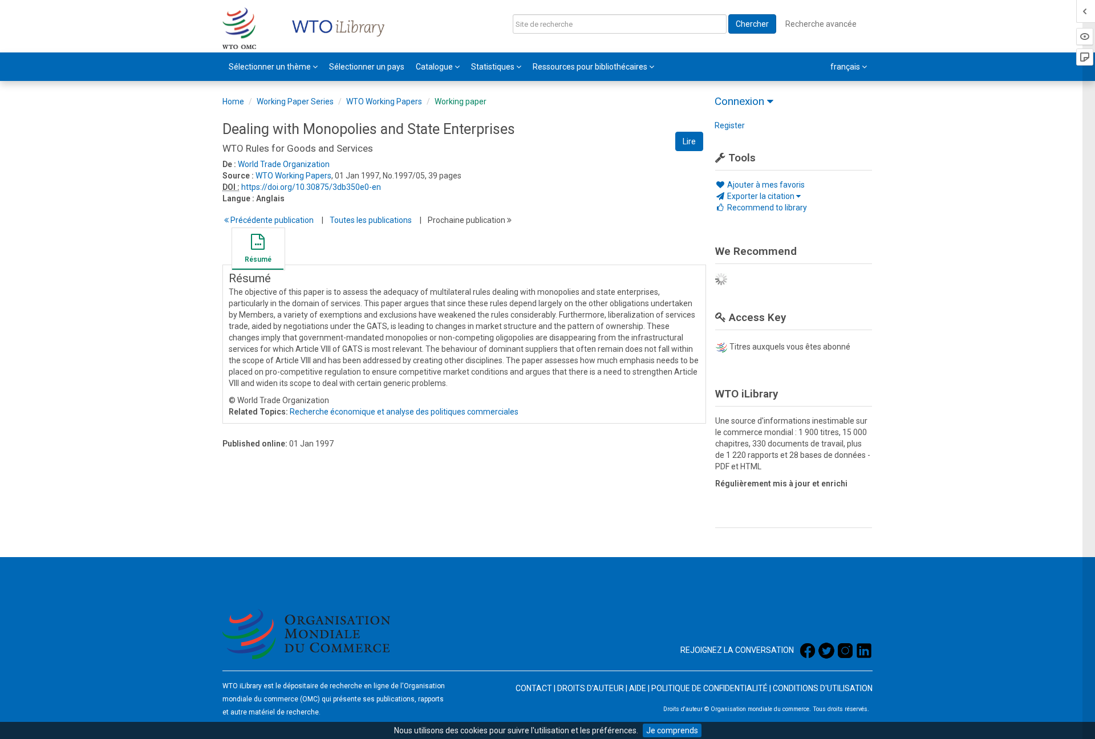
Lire (689, 141)
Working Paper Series (295, 101)
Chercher (752, 24)
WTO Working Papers (384, 101)
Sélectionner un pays (366, 66)
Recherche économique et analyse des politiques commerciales (404, 411)
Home (233, 101)
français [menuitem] (846, 66)
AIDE (637, 688)
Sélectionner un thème (271, 66)
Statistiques (493, 66)
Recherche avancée (821, 24)
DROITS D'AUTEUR (590, 688)
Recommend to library (766, 207)
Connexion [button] (741, 101)
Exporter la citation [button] (760, 196)
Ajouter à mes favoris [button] (765, 184)
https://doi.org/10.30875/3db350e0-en (311, 187)
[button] (257, 250)
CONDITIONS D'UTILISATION (823, 688)
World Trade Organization (284, 164)
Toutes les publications (371, 220)
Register (730, 125)
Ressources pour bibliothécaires (591, 66)
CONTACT (534, 688)
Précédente (271, 220)
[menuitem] (273, 66)
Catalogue (435, 66)
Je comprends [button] (672, 730)
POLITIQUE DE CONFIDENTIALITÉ (709, 688)
